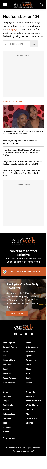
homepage (12, 29)
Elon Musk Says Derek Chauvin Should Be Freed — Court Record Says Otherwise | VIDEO (21, 173)
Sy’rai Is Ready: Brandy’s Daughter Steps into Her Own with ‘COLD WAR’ (23, 132)
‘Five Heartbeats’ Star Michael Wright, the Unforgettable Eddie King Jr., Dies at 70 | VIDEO (21, 152)
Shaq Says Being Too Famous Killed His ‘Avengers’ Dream (20, 141)
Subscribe (17, 314)
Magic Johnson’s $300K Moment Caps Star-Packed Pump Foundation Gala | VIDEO (22, 162)
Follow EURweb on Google (25, 271)
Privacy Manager (9, 438)
